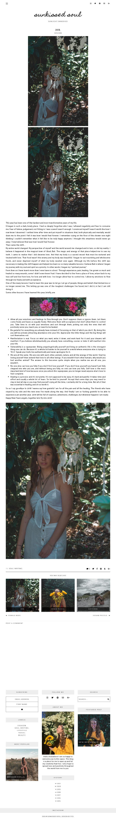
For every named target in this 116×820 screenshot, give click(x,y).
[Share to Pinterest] (101, 569)
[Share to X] (93, 569)
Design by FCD (68, 816)
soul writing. (16, 568)
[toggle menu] (7, 3)
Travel (22, 733)
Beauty (22, 735)
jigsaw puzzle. (100, 615)
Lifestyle (22, 730)
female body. (14, 615)
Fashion (22, 726)
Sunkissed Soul (58, 15)
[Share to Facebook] (97, 569)
